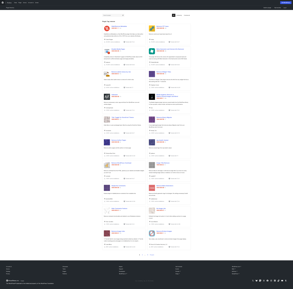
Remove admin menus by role (121, 72)
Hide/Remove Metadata (119, 26)
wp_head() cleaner (162, 140)
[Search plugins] (122, 15)
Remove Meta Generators (164, 185)
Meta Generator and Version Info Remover (170, 49)
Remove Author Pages (118, 140)
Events (177, 269)
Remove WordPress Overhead (121, 163)
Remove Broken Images (164, 231)
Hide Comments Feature (119, 208)
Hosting (8, 271)
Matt (234, 269)
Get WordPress (286, 2)
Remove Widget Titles (163, 72)
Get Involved (178, 266)
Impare (120, 266)
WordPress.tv (123, 273)
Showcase (65, 266)
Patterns (65, 273)
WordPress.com (236, 266)
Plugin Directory (10, 7)
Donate (178, 271)
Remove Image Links (118, 231)
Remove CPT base (162, 26)
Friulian (22, 280)
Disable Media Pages (118, 49)
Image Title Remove (162, 163)
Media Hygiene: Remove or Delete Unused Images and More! (167, 95)
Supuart (121, 269)
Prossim (152, 254)
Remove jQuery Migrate (164, 117)
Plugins (64, 271)
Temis (64, 269)
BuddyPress (235, 273)
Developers (122, 271)
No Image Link (161, 208)
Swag (177, 273)
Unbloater (114, 94)
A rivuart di (9, 266)
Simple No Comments (118, 185)
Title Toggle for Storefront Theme (122, 117)
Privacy (8, 273)
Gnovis (8, 269)
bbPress (234, 271)
